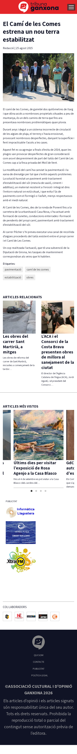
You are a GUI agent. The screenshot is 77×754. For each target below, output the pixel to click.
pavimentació (13, 269)
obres (30, 277)
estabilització (13, 277)
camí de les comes (38, 269)
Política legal (39, 679)
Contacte (38, 665)
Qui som (38, 659)
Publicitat (38, 672)
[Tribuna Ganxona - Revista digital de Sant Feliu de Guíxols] (38, 646)
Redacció (9, 48)
